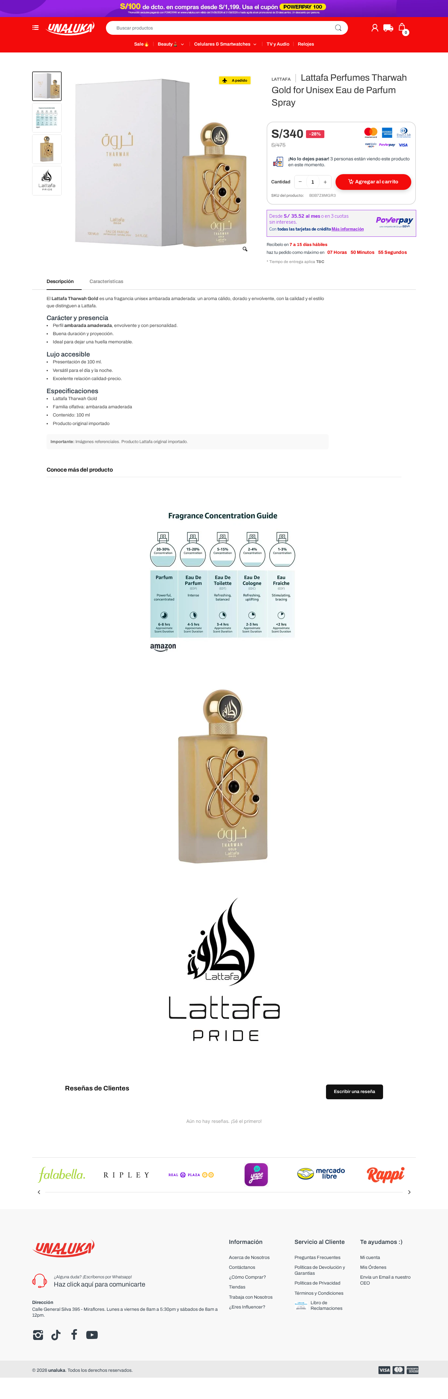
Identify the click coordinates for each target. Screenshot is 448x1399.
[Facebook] (74, 1335)
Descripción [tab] (60, 281)
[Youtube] (92, 1335)
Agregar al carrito (376, 181)
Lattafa (281, 79)
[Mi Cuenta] (374, 28)
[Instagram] (38, 1335)
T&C (320, 261)
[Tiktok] (56, 1335)
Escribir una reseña (354, 1091)
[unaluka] (69, 28)
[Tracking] (388, 28)
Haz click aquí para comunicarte (99, 1284)
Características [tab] (106, 281)
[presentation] (38, 1192)
